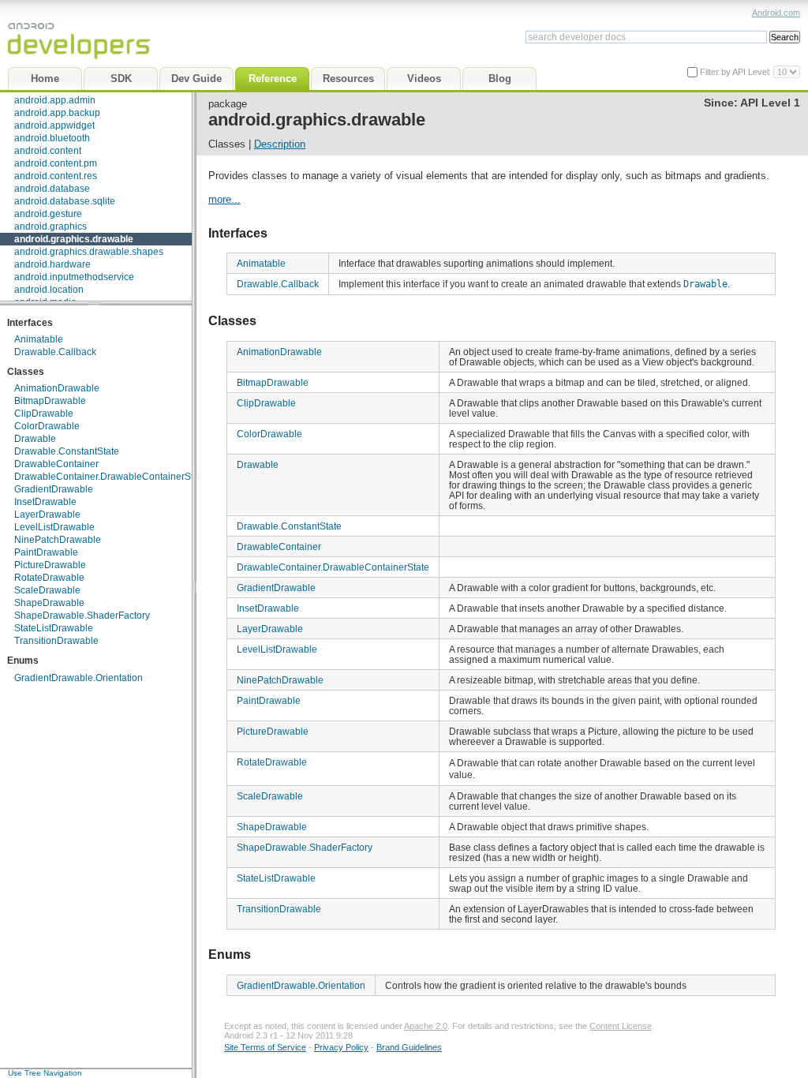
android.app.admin (54, 100)
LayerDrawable (47, 514)
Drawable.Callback (55, 351)
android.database (52, 188)
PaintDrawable (46, 552)
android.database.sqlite (64, 201)
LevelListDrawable (54, 527)
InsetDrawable (45, 501)
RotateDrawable (49, 577)
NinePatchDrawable (57, 539)
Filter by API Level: (736, 72)
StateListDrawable (53, 628)
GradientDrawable (53, 489)
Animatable (38, 339)
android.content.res (55, 176)
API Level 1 (770, 103)
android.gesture (48, 213)
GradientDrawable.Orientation (78, 677)
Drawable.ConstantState (66, 451)
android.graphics (50, 226)
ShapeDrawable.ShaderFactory (82, 615)
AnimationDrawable (56, 388)
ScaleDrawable (47, 590)
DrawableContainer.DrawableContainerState (110, 476)
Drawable (35, 438)
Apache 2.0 (425, 1026)
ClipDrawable (43, 413)
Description (279, 144)
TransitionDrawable (56, 640)
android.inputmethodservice (74, 277)
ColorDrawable (47, 426)
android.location (49, 289)
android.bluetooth (52, 138)
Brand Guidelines (409, 1047)
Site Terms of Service (265, 1047)
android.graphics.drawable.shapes (88, 251)
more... (224, 199)
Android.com (776, 12)
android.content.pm (55, 163)
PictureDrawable (50, 565)
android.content (47, 150)
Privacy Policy (341, 1047)
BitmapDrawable (50, 400)
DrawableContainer (56, 464)
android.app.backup (57, 112)
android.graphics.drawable (73, 239)
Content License (620, 1026)
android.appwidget (54, 125)
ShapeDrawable (49, 602)
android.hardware (52, 264)
